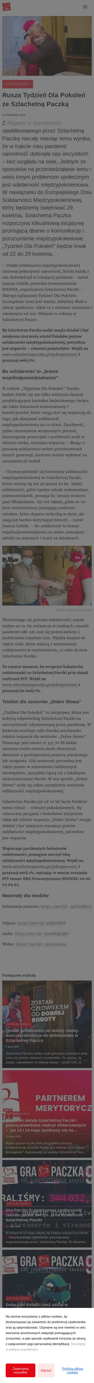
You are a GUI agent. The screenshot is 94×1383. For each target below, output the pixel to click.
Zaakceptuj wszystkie (21, 1370)
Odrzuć (46, 1370)
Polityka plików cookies (72, 1370)
